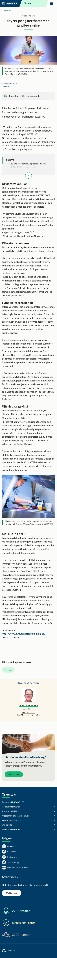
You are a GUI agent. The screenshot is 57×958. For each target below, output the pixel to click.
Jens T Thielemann (28, 705)
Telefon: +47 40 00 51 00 (13, 802)
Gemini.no (6, 86)
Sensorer (8, 670)
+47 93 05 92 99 (28, 712)
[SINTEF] (9, 3)
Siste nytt (7, 10)
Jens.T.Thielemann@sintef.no (28, 715)
